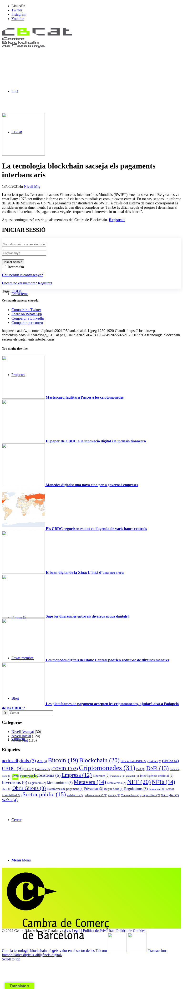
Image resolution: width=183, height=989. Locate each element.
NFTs (163, 782)
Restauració (157, 789)
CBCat (170, 761)
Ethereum (101, 775)
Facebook (117, 776)
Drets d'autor (22, 775)
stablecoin (75, 795)
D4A (140, 769)
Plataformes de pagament (65, 789)
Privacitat (93, 788)
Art (42, 761)
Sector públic (44, 794)
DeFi (157, 768)
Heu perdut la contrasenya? (22, 275)
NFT (139, 781)
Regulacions (136, 788)
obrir (6, 789)
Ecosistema (47, 775)
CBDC (17, 291)
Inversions (14, 782)
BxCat (154, 761)
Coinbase (43, 769)
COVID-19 (65, 768)
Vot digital (170, 795)
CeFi (29, 769)
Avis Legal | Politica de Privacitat (89, 931)
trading (114, 795)
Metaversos (116, 783)
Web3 (10, 800)
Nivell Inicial (21, 736)
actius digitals (19, 760)
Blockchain (99, 760)
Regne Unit (113, 789)
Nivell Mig (32, 186)
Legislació (37, 783)
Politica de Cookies (130, 931)
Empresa (76, 775)
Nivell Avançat (22, 732)
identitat (132, 776)
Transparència (131, 795)
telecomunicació (96, 795)
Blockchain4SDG (134, 761)
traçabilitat (151, 795)
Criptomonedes (107, 767)
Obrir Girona (29, 788)
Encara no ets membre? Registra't (27, 283)
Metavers (90, 782)
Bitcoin (63, 760)
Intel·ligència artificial (156, 775)
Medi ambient (60, 783)
